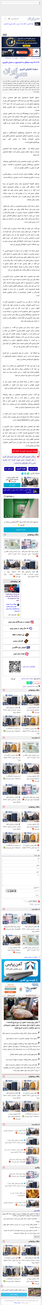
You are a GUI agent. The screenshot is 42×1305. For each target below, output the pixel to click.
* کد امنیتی (36, 888)
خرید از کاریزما (21, 529)
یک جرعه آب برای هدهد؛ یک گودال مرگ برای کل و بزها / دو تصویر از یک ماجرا (12, 597)
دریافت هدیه (14, 1294)
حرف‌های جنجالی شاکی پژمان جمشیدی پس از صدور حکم (19, 1033)
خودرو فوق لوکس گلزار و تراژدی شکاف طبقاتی (23, 1054)
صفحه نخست (37, 58)
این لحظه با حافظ (18, 634)
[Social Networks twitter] (25, 473)
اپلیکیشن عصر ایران (29, 666)
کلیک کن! (12, 485)
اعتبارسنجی (37, 904)
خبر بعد (31, 469)
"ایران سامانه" (17, 1303)
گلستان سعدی (18, 641)
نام (38, 859)
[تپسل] (4, 496)
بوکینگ (31, 904)
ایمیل (38, 865)
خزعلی (24, 686)
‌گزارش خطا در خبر (37, 683)
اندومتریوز (29, 686)
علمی (32, 58)
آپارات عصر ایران (19, 654)
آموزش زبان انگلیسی (19, 647)
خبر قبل (10, 469)
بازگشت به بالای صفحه (31, 957)
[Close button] (40, 1286)
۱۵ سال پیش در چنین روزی (19, 628)
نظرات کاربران (21, 469)
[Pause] (6, 516)
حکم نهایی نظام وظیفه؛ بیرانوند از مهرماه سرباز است (22, 1060)
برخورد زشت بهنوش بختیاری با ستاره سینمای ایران (21, 1038)
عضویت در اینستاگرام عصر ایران (19, 622)
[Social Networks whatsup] (28, 473)
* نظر (38, 872)
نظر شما (37, 855)
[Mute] (9, 516)
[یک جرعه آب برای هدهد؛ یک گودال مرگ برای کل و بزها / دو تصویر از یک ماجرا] (11, 588)
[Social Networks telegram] (22, 473)
